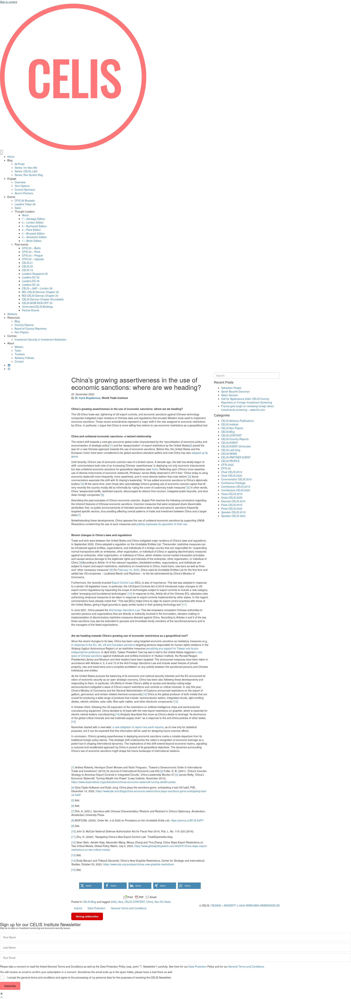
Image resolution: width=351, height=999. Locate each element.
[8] (81, 562)
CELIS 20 (27, 266)
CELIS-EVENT (229, 442)
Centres (11, 336)
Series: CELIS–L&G (26, 171)
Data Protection (96, 908)
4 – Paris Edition (31, 230)
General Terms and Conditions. (246, 966)
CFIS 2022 (227, 464)
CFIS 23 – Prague (32, 255)
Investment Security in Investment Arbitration (40, 339)
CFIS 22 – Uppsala (33, 259)
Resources (13, 317)
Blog (9, 160)
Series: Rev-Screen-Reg (29, 175)
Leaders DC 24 (30, 284)
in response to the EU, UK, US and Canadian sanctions (103, 645)
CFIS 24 (226, 468)
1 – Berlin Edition (31, 241)
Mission (19, 347)
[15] (73, 721)
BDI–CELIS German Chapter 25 (40, 292)
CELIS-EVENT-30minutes (236, 446)
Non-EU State (163, 902)
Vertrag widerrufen (87, 916)
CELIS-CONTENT (134, 902)
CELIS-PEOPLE (230, 461)
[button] (90, 885)
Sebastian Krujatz (231, 388)
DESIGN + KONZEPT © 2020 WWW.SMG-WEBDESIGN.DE (245, 905)
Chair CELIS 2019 (231, 472)
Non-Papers (22, 332)
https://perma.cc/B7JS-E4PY (187, 820)
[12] (145, 694)
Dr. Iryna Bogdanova (87, 398)
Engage (11, 178)
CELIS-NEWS (229, 453)
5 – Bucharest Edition (34, 226)
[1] (111, 445)
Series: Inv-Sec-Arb (26, 167)
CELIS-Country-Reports (235, 439)
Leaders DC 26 (30, 277)
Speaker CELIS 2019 (233, 512)
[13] (176, 701)
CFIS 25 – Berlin (31, 248)
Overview (20, 182)
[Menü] (1, 152)
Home (10, 156)
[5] (188, 487)
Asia (120, 902)
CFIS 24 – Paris (31, 251)
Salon (18, 208)
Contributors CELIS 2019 (235, 486)
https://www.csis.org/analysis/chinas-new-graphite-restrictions (138, 864)
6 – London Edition (33, 222)
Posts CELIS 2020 (231, 508)
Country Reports (24, 325)
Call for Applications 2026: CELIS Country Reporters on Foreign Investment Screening (246, 400)
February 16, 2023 (128, 570)
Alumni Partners (24, 193)
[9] (111, 570)
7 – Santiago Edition (33, 219)
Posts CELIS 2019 (231, 505)
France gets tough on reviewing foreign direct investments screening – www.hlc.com (247, 408)
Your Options (22, 186)
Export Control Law (123, 582)
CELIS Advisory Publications (237, 420)
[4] (82, 484)
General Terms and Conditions (128, 908)
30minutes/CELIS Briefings (37, 306)
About (25, 215)
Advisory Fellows (24, 358)
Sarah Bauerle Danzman (235, 391)
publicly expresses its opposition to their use (161, 524)
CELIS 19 (27, 270)
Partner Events (30, 310)
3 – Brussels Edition (33, 233)
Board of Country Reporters (31, 328)
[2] (190, 445)
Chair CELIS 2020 (231, 475)
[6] (102, 495)
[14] (117, 714)
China (149, 902)
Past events (21, 244)
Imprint (78, 908)
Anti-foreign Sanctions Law (124, 610)
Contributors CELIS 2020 (235, 490)
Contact (19, 361)
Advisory (12, 314)
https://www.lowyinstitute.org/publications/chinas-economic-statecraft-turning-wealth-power (123, 782)
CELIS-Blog (89, 902)
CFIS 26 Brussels (25, 200)
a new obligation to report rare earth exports (137, 727)
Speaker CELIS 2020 (233, 516)
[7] (79, 515)
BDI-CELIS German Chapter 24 (40, 295)
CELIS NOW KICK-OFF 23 (37, 303)
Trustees (20, 354)
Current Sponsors (25, 189)
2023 (114, 902)
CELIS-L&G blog (230, 450)
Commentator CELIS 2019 (236, 479)
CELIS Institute (229, 424)
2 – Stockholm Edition (34, 237)
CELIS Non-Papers (232, 428)
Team (18, 350)
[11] (184, 604)
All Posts (19, 164)
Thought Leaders (25, 211)
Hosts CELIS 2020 (231, 497)
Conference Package (233, 483)
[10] (130, 593)
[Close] (1, 993)
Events (11, 197)
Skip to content (8, 2)
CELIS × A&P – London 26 (37, 288)
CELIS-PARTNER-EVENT (236, 457)
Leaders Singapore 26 (35, 273)
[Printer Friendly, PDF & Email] (140, 897)
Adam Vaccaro (229, 395)
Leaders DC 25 (30, 281)
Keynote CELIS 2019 (233, 501)
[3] (189, 476)
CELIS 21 (27, 262)
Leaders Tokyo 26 (25, 204)
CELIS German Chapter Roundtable (43, 299)
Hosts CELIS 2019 (231, 494)
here (154, 469)
